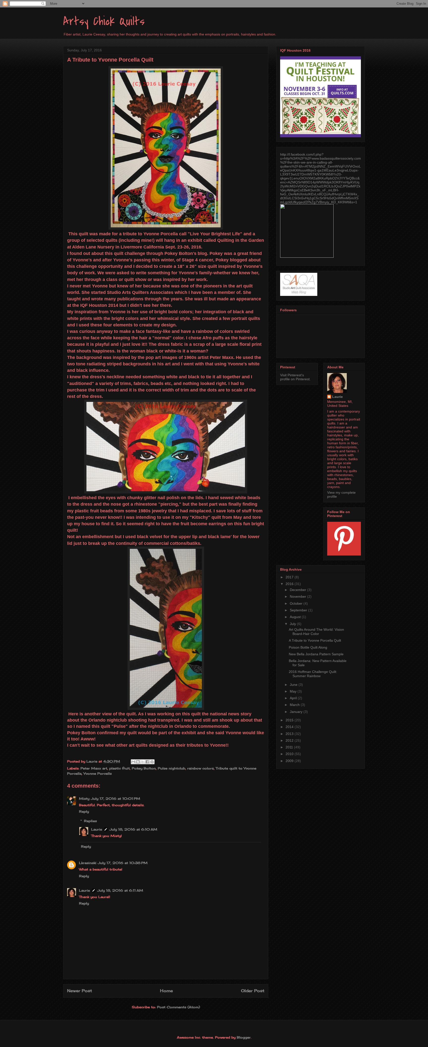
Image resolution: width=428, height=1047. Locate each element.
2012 (290, 740)
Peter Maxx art (93, 768)
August (296, 617)
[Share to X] (142, 761)
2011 (290, 747)
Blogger (244, 1037)
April (294, 698)
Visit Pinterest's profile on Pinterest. (295, 377)
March (295, 705)
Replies (90, 821)
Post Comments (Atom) (178, 1007)
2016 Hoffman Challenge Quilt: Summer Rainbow (313, 674)
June (294, 685)
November (298, 596)
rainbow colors (200, 768)
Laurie (96, 829)
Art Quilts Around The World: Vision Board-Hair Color (316, 632)
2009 (290, 761)
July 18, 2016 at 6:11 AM (120, 890)
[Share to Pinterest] (152, 761)
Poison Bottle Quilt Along (308, 647)
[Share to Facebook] (147, 761)
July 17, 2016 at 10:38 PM (123, 863)
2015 (290, 720)
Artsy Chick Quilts (104, 21)
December (298, 590)
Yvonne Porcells (97, 773)
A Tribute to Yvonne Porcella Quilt (315, 640)
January (296, 712)
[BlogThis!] (137, 761)
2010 (290, 754)
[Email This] (133, 761)
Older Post (252, 990)
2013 (290, 734)
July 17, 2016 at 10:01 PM (115, 799)
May (293, 691)
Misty (84, 799)
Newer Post (79, 990)
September (299, 610)
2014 (290, 727)
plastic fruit (119, 768)
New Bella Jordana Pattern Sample (316, 654)
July (293, 624)
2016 (290, 584)
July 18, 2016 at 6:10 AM (133, 829)
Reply (84, 811)
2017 (290, 577)
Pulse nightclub (171, 768)
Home (166, 990)
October (296, 603)
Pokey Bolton (144, 768)
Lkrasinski (87, 863)
